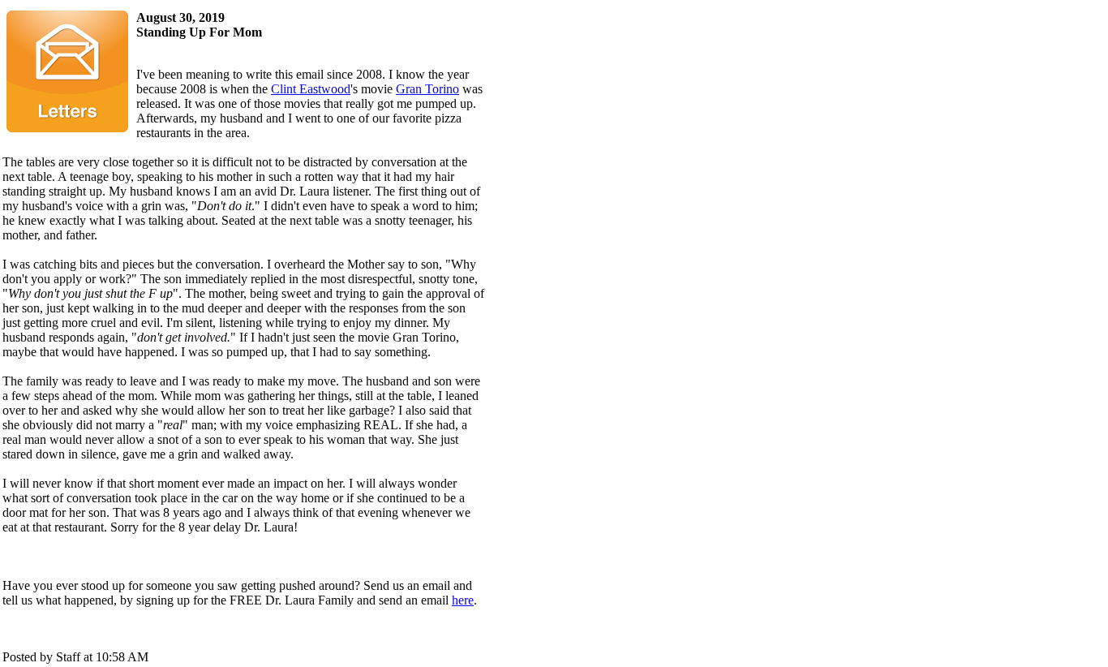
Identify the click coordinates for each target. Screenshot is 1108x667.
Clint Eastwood (310, 89)
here (463, 600)
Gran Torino (427, 89)
